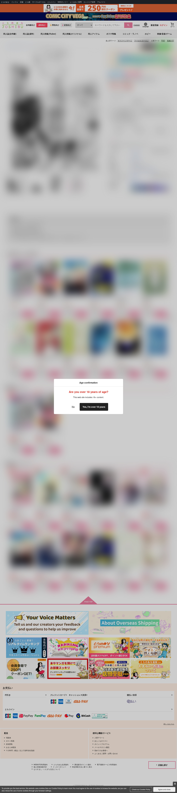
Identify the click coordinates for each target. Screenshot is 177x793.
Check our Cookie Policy (141, 789)
